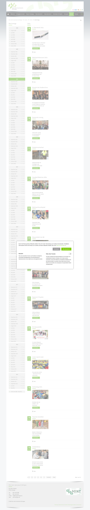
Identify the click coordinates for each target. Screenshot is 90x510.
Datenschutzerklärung (61, 245)
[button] (56, 249)
